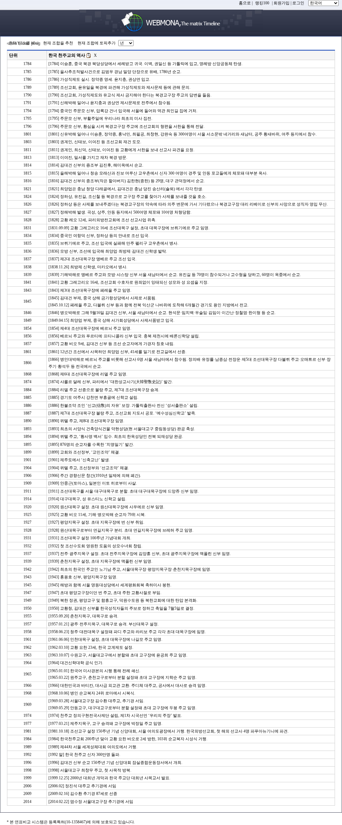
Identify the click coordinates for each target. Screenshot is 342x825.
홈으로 (245, 3)
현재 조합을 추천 (58, 43)
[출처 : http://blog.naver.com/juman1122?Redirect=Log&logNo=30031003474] (88, 55)
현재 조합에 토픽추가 (96, 43)
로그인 (298, 3)
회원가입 (282, 3)
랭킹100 (262, 3)
